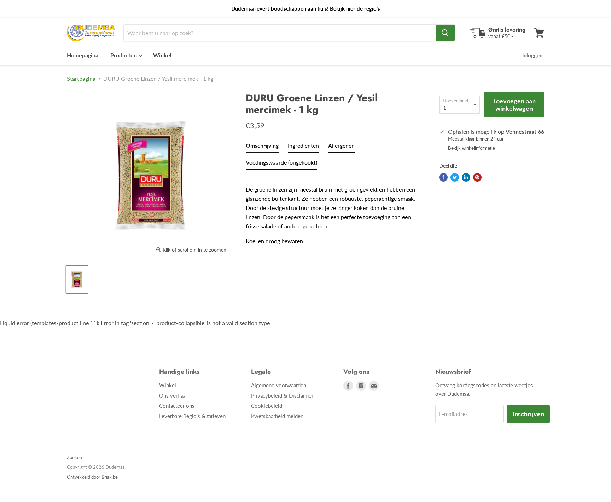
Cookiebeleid (266, 406)
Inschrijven (528, 414)
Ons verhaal (173, 395)
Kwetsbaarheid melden (277, 416)
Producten (124, 55)
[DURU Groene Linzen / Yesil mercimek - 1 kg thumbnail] (77, 279)
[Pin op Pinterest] (477, 177)
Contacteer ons (176, 406)
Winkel (162, 55)
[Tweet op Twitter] (454, 177)
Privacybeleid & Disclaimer (282, 395)
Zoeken (74, 457)
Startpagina (81, 78)
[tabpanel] (333, 210)
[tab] (262, 147)
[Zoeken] (445, 33)
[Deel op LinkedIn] (466, 177)
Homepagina (82, 55)
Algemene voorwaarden (278, 385)
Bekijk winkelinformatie (471, 148)
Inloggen (532, 55)
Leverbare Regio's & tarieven (192, 416)
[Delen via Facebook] (443, 177)
